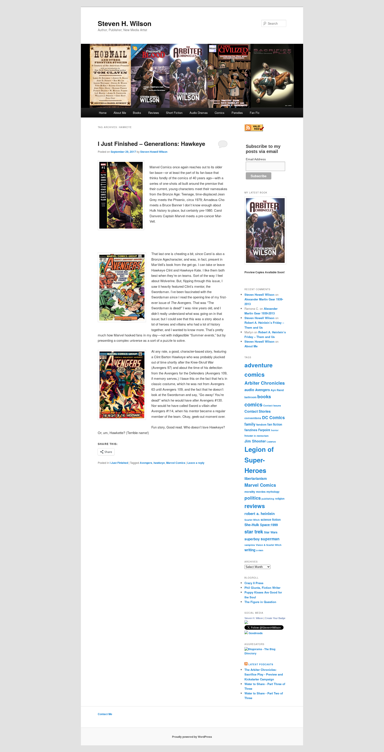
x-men (259, 550)
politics (252, 498)
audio (249, 389)
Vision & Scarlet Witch (269, 545)
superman (270, 538)
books (264, 396)
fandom (261, 424)
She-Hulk (251, 524)
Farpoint (264, 430)
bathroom (250, 397)
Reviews (153, 113)
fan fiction (274, 424)
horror (274, 430)
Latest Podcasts (260, 664)
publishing (268, 498)
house (248, 436)
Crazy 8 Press (253, 583)
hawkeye (159, 463)
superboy (252, 539)
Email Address (256, 159)
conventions (252, 418)
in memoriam (261, 435)
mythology (273, 492)
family (249, 424)
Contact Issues (272, 405)
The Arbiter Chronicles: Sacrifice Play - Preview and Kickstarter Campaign (263, 674)
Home (102, 113)
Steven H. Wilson (124, 23)
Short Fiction (174, 113)
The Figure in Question (260, 602)
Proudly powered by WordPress (192, 737)
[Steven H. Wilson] (246, 623)
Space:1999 (269, 524)
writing (249, 549)
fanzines (250, 430)
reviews (254, 506)
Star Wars (270, 532)
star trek (253, 531)
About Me (120, 113)
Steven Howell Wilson (153, 152)
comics (253, 404)
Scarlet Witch (252, 519)
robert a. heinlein (259, 513)
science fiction (271, 519)
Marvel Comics (175, 463)
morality (249, 492)
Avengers (146, 463)
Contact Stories (257, 411)
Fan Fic (255, 113)
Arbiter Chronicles (264, 383)
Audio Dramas (199, 113)
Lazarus (271, 441)
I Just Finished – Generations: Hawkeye (151, 143)
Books (137, 113)
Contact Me (105, 714)
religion (279, 499)
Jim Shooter (255, 441)
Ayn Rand (277, 390)
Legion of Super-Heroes (259, 459)
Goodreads (255, 633)
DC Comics (273, 417)
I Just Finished (119, 463)
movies (261, 492)
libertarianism (255, 478)
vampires (249, 545)
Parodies (237, 113)
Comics (219, 113)
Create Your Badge (275, 618)
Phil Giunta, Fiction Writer (262, 587)
